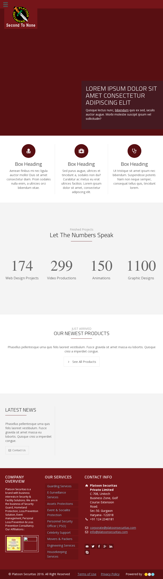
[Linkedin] (111, 546)
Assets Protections (60, 504)
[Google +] (105, 546)
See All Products (84, 361)
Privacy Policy (110, 574)
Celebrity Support (59, 532)
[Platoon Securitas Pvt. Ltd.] (20, 16)
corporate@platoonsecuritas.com (113, 528)
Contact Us (19, 450)
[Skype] (87, 552)
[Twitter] (93, 546)
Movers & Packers (59, 539)
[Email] (87, 546)
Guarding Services (59, 486)
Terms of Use (86, 574)
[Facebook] (99, 546)
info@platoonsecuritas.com (109, 532)
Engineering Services (61, 545)
